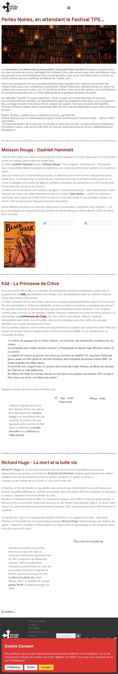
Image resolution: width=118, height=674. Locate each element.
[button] (68, 7)
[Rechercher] (78, 636)
